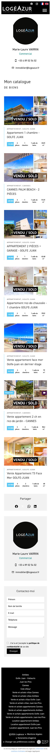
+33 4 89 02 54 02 (27, 60)
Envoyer (14, 651)
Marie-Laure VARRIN (25, 49)
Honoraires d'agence (27, 738)
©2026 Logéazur (16, 734)
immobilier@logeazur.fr (27, 67)
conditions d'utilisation (18, 751)
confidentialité (39, 749)
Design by (45, 742)
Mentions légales (34, 734)
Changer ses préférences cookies (20, 741)
